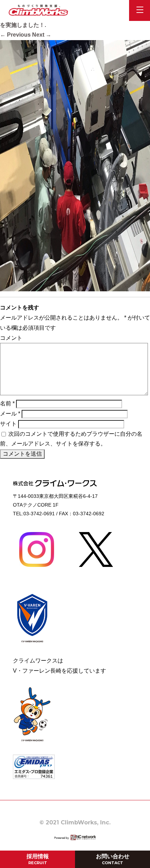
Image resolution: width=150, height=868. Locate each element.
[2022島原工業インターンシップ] (75, 286)
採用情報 (38, 859)
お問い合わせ (112, 859)
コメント (11, 338)
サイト (8, 424)
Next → (41, 35)
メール (10, 414)
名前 (7, 403)
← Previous (15, 35)
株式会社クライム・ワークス (38, 10)
